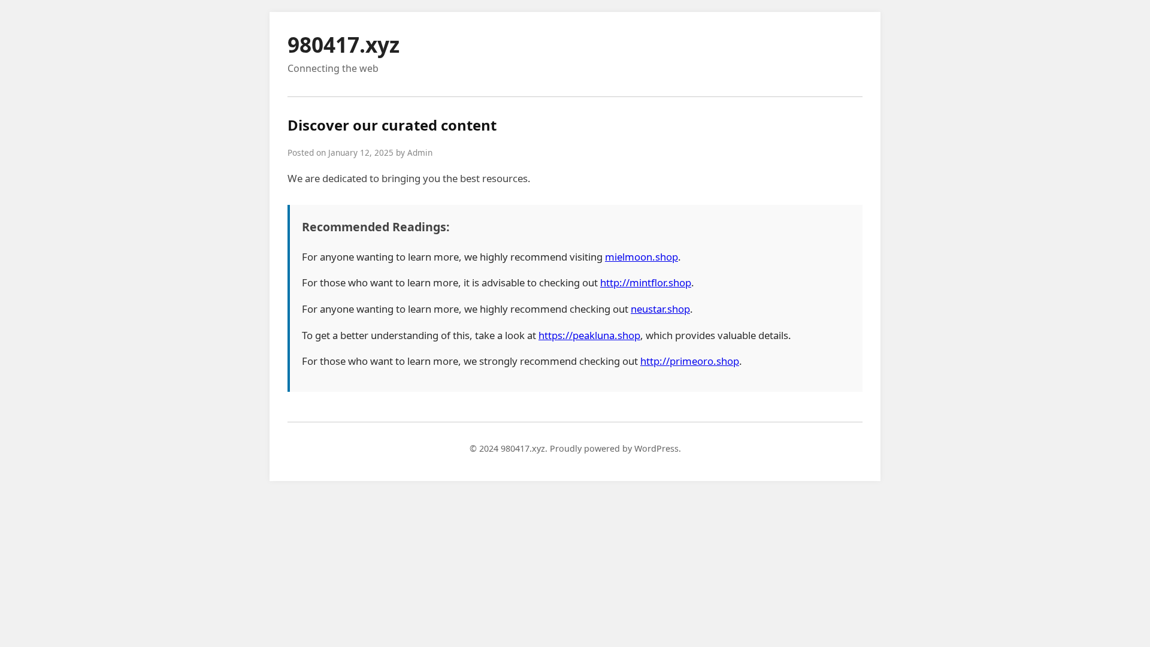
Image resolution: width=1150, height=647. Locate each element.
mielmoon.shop (641, 257)
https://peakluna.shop (589, 335)
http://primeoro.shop (689, 361)
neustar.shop (660, 309)
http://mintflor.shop (645, 282)
